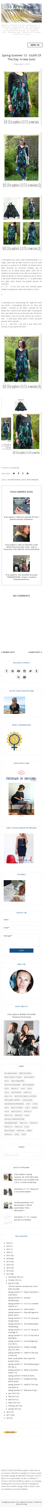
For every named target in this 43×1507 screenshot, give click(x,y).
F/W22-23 (8, 1134)
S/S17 (28, 1104)
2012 (8, 1412)
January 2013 (13, 1409)
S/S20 (17, 1134)
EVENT (29, 1131)
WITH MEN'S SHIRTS (12, 1100)
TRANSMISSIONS (11, 1123)
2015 (8, 1268)
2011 (8, 1415)
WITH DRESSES (33, 480)
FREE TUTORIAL (25, 1073)
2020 (8, 1252)
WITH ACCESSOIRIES (12, 1085)
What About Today (13, 1077)
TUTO (24, 1134)
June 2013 (12, 1393)
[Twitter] (14, 473)
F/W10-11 (15, 1089)
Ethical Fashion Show (14, 1119)
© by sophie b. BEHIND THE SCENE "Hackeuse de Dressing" (21, 1015)
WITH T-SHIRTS (17, 1108)
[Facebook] (18, 473)
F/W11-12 (8, 1096)
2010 (8, 1418)
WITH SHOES (9, 1131)
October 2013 (13, 1280)
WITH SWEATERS (17, 1081)
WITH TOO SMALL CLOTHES (25, 1096)
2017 (23, 1089)
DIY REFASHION (14, 480)
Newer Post (9, 652)
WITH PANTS (16, 1092)
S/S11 (7, 1081)
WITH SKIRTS (29, 1077)
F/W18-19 (33, 1123)
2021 (8, 1249)
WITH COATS (16, 1111)
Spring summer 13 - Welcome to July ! (22, 1390)
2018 (7, 1089)
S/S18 (35, 1104)
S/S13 (23, 480)
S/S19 (27, 1127)
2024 (8, 1243)
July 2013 (11, 1283)
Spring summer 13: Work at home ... (22, 1376)
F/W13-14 (8, 1127)
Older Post (34, 652)
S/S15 (7, 1111)
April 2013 (12, 1399)
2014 (8, 1271)
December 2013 (14, 1277)
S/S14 (27, 1108)
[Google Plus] (23, 473)
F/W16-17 (28, 1111)
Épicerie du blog (21, 1504)
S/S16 (27, 1115)
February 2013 (13, 1406)
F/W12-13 (27, 1092)
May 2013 (12, 1396)
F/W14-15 (23, 1123)
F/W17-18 (8, 1115)
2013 (8, 1274)
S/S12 (7, 1092)
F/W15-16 (18, 1127)
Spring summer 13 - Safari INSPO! (21, 1309)
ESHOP (34, 1108)
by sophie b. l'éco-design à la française (20, 1502)
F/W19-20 (20, 1131)
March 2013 (13, 1402)
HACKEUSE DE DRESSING (14, 1104)
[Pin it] (27, 473)
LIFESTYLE (18, 1115)
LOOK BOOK (27, 1100)
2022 (8, 1246)
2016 (8, 1265)
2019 (7, 1108)
